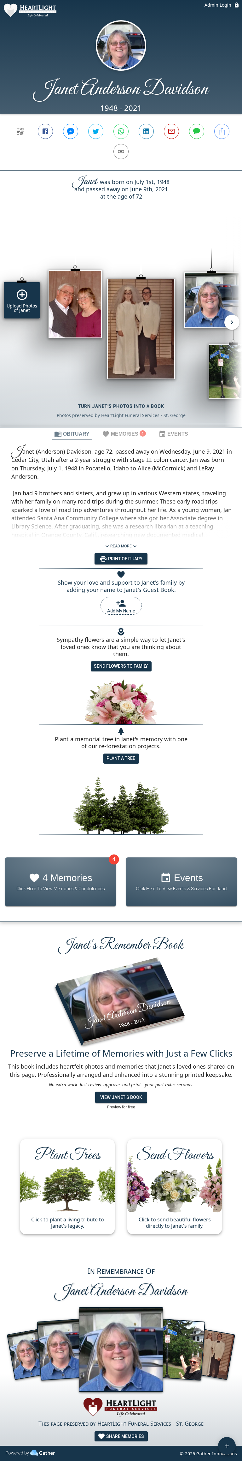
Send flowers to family (121, 666)
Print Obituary (124, 558)
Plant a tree (121, 758)
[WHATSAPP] (121, 131)
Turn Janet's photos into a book (121, 406)
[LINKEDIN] (146, 131)
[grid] (121, 326)
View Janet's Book (121, 1097)
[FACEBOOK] (45, 131)
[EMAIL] (171, 131)
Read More (121, 546)
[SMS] (196, 131)
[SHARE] (221, 131)
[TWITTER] (95, 131)
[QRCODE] (20, 131)
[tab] (72, 433)
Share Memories (124, 1436)
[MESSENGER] (70, 131)
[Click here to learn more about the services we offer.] (121, 1408)
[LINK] (121, 151)
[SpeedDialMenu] (227, 1446)
